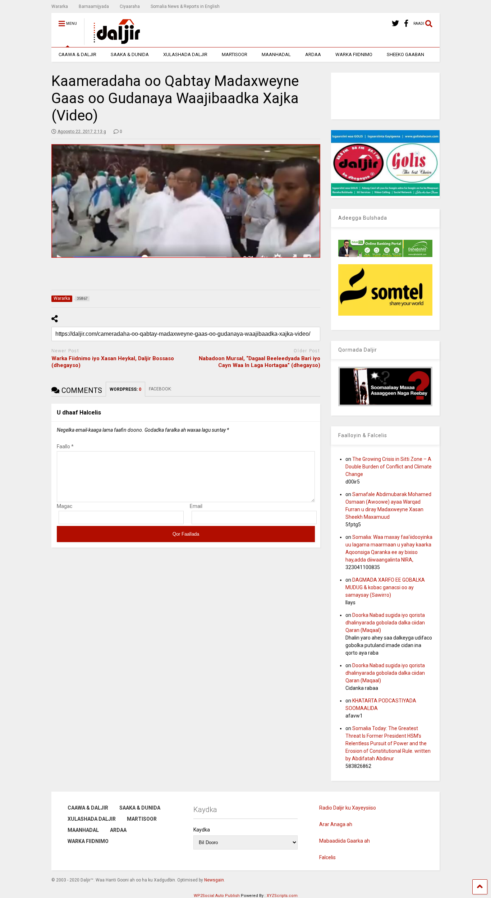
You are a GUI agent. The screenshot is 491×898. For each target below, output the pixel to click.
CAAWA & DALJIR (77, 54)
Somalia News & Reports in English (185, 6)
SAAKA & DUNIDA (130, 54)
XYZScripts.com (282, 895)
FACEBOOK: (161, 388)
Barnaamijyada (94, 6)
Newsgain (214, 880)
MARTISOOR (234, 54)
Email (196, 506)
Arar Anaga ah (335, 824)
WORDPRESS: (125, 389)
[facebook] (406, 23)
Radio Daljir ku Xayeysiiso (347, 808)
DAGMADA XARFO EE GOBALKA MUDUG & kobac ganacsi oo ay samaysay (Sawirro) (385, 587)
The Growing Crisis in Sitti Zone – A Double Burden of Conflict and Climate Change (388, 466)
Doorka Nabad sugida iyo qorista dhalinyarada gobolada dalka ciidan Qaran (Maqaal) (385, 622)
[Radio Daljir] (113, 41)
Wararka (59, 6)
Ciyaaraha (130, 6)
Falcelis (327, 857)
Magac (64, 506)
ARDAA (313, 54)
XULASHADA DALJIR (185, 54)
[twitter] (395, 23)
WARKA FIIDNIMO (353, 54)
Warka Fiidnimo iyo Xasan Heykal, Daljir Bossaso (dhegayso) (112, 362)
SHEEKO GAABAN (405, 54)
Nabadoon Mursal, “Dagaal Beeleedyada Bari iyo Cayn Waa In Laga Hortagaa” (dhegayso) (259, 362)
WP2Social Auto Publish (217, 895)
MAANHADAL (276, 54)
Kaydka (201, 830)
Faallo (65, 446)
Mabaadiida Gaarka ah (344, 841)
